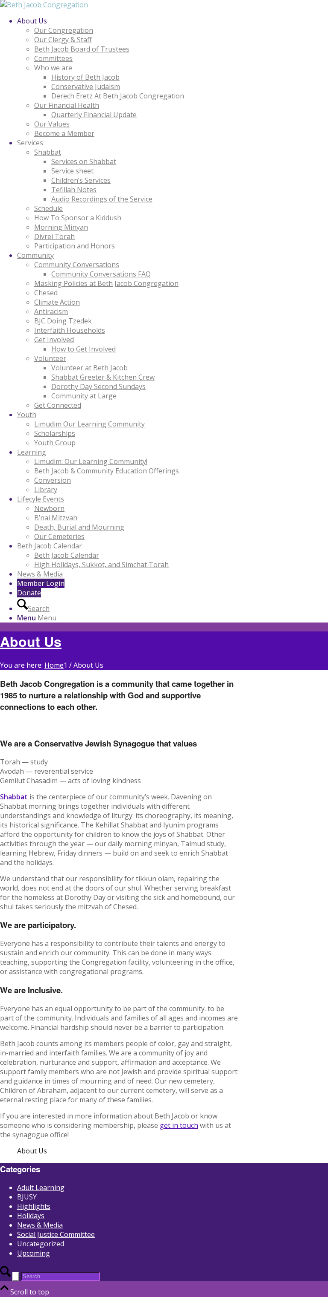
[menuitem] (172, 77)
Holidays (30, 1215)
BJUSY (27, 1197)
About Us (31, 641)
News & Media (40, 1225)
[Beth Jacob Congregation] (44, 4)
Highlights (33, 1206)
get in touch (179, 1125)
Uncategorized (40, 1243)
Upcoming (33, 1253)
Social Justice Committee (56, 1234)
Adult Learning (40, 1187)
